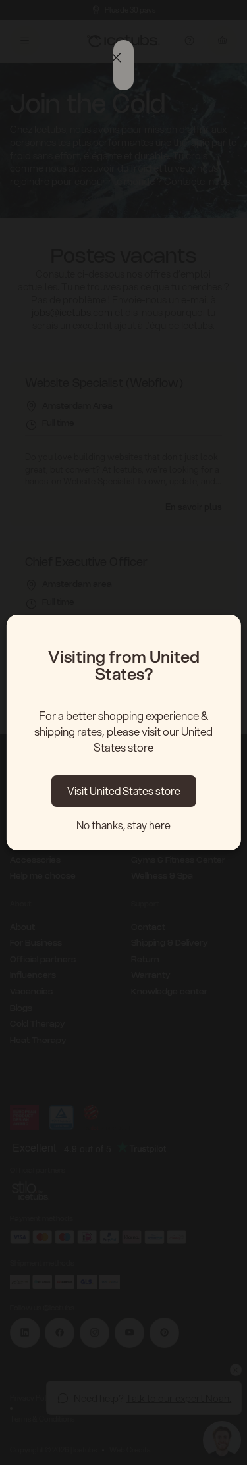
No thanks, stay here (123, 825)
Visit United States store (123, 790)
